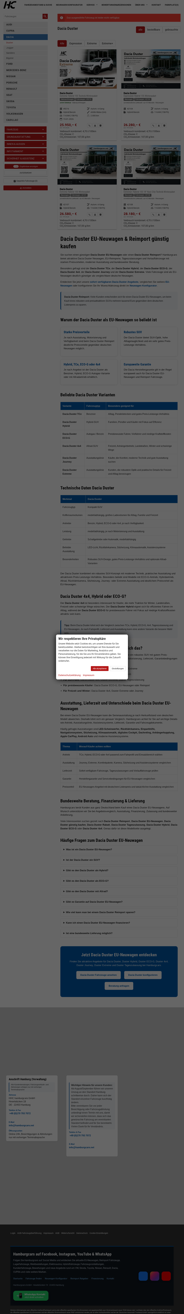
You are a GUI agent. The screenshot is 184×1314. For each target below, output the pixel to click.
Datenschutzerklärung (69, 675)
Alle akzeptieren (100, 668)
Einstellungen (118, 668)
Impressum (88, 675)
